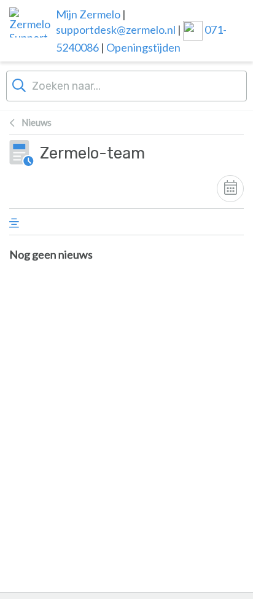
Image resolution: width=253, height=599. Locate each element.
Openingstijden (143, 47)
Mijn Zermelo (88, 14)
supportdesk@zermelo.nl (116, 29)
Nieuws (36, 122)
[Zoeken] (19, 84)
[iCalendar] (230, 188)
